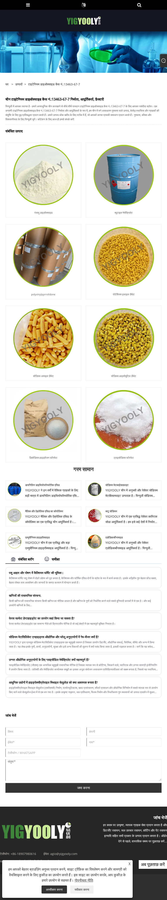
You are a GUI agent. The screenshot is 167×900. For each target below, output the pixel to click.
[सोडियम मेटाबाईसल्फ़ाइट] (94, 489)
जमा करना (83, 787)
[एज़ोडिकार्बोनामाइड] (94, 541)
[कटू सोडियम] (94, 515)
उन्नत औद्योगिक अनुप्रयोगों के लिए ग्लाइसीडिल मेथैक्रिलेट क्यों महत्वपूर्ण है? (49, 660)
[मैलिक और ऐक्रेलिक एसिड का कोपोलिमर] (14, 515)
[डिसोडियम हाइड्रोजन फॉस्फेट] (43, 420)
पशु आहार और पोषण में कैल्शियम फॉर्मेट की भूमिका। (36, 573)
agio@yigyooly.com (63, 854)
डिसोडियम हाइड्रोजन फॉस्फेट (43, 458)
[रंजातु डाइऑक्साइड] (43, 175)
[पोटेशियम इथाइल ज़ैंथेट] (123, 256)
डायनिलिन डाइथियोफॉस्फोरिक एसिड (42, 485)
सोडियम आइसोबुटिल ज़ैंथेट (123, 376)
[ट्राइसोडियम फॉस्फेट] (123, 420)
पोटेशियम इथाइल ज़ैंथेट (124, 294)
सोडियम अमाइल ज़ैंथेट (43, 376)
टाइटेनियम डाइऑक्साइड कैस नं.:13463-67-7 (54, 84)
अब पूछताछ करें (153, 864)
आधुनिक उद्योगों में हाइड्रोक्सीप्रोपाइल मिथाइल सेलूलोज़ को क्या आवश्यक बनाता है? (53, 682)
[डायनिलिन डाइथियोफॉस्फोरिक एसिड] (14, 489)
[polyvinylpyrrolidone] (43, 256)
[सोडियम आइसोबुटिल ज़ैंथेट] (123, 338)
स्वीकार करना (82, 889)
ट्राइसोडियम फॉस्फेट (124, 458)
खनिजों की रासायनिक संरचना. (25, 595)
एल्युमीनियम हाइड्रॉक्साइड (37, 537)
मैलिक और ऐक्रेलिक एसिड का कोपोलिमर (44, 511)
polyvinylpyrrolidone (43, 294)
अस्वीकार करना (54, 889)
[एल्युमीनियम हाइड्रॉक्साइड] (14, 541)
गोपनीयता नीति (84, 880)
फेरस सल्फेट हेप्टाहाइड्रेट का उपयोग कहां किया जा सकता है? (41, 618)
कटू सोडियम (111, 511)
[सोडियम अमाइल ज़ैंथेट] (43, 338)
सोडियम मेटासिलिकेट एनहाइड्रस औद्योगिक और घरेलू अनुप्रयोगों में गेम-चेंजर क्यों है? (54, 637)
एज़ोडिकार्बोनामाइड (114, 537)
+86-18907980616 (23, 854)
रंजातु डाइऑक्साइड (43, 212)
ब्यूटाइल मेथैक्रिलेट (124, 212)
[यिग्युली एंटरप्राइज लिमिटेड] (84, 20)
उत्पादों (18, 84)
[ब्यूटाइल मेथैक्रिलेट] (123, 175)
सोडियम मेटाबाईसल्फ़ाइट (117, 485)
